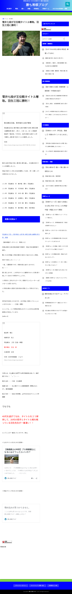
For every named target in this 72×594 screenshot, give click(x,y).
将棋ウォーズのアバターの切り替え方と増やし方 (56, 232)
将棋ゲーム (46, 8)
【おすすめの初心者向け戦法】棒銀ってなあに (56, 51)
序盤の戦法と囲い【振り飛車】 (53, 181)
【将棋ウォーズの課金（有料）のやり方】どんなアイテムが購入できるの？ (56, 248)
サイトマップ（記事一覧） (38, 585)
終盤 (29, 8)
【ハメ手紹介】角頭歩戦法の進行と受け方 (56, 153)
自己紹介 (9, 8)
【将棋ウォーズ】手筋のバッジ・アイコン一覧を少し (56, 216)
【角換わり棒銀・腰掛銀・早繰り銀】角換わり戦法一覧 (56, 72)
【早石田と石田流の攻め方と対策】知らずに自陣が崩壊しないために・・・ (56, 145)
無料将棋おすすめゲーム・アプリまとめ (56, 296)
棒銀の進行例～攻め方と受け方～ (54, 58)
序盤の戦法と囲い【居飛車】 (53, 176)
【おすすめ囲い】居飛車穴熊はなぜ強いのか (56, 187)
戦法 (16, 8)
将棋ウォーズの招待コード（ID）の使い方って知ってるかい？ (56, 264)
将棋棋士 (36, 8)
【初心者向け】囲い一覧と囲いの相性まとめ (56, 169)
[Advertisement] (21, 69)
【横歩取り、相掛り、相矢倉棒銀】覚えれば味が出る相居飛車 (56, 64)
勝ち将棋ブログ (37, 4)
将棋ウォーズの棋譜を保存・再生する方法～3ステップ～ (56, 256)
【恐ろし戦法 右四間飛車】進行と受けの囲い (56, 105)
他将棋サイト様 (53, 585)
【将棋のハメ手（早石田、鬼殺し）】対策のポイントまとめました (56, 134)
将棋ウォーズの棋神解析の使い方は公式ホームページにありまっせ (56, 240)
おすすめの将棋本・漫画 (60, 8)
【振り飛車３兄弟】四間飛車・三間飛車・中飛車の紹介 (56, 89)
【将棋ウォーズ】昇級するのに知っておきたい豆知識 (56, 271)
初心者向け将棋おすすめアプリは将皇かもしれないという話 (56, 312)
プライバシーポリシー (21, 585)
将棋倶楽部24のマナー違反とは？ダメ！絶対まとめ (56, 304)
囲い (23, 8)
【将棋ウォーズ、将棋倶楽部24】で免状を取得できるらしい (56, 224)
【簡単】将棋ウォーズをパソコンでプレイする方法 (56, 279)
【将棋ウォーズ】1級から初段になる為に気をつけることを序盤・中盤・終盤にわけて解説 (56, 206)
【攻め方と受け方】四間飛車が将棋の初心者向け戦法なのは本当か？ (56, 97)
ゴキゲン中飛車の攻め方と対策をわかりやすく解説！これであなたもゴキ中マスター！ (56, 114)
